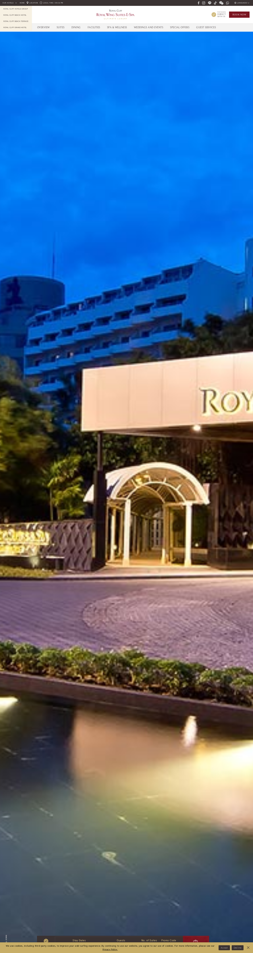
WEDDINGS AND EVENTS (148, 27)
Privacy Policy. (110, 949)
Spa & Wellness (117, 27)
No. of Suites (149, 940)
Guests (121, 940)
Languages (242, 3)
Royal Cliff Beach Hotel (15, 15)
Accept (224, 947)
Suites (61, 27)
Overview (43, 27)
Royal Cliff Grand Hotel (15, 27)
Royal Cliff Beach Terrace (15, 21)
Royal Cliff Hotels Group (15, 9)
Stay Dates (79, 940)
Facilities (94, 27)
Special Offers (179, 27)
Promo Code (168, 940)
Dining (76, 27)
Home (22, 3)
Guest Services (206, 27)
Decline (237, 947)
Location (33, 3)
